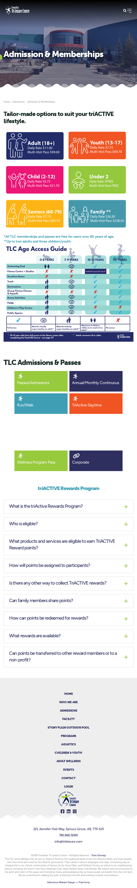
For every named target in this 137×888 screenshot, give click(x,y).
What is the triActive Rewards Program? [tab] (46, 506)
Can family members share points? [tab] (41, 600)
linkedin (68, 811)
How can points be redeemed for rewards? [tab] (48, 618)
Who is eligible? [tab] (23, 524)
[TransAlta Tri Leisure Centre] (17, 10)
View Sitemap (99, 855)
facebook (62, 811)
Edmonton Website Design (61, 882)
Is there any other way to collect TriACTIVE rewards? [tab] (57, 583)
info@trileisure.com (68, 842)
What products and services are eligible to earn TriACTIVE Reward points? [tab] (62, 544)
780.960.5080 (68, 835)
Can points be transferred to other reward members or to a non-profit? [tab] (63, 656)
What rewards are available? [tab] (34, 636)
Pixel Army (84, 882)
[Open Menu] (129, 11)
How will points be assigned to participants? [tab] (49, 565)
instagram (74, 811)
